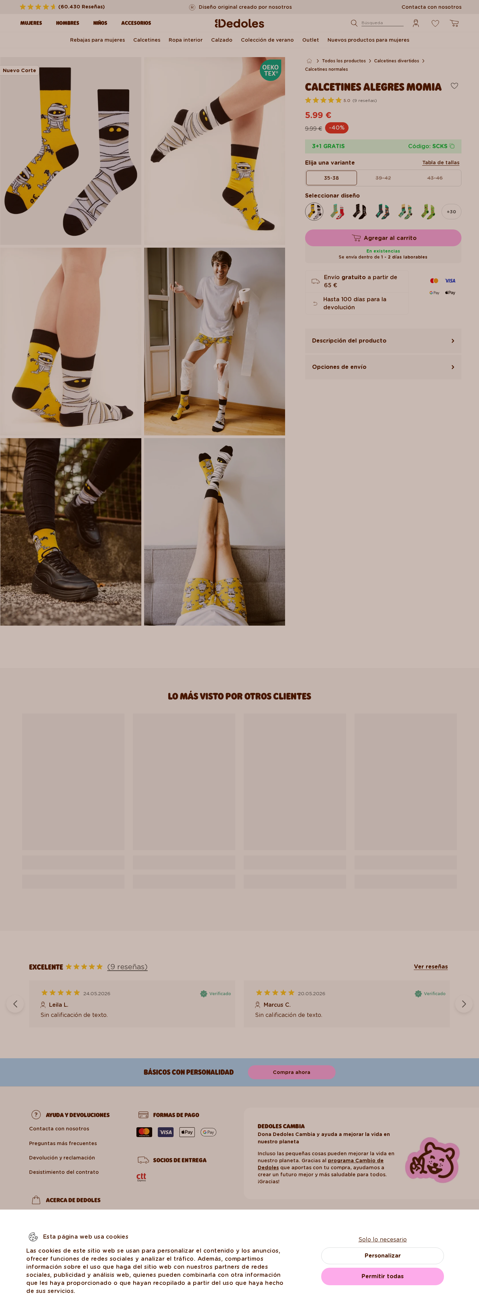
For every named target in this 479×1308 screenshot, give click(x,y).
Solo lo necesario (382, 1239)
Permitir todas (383, 1276)
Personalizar (383, 1255)
